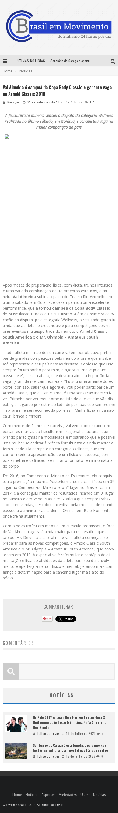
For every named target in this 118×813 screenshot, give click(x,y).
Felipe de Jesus (48, 733)
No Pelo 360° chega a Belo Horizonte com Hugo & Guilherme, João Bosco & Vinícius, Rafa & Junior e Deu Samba (69, 722)
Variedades (68, 794)
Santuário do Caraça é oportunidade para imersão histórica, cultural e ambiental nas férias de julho (70, 747)
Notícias (77, 102)
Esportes (48, 794)
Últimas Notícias (93, 794)
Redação (13, 102)
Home (7, 71)
